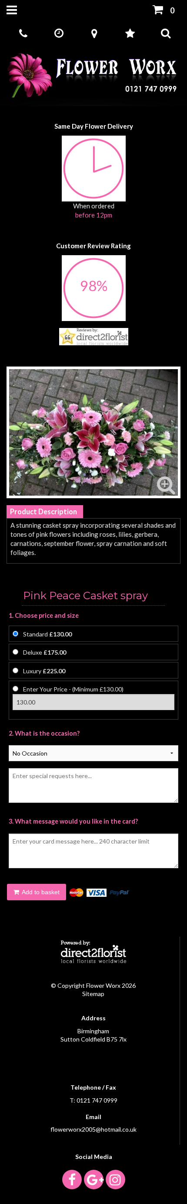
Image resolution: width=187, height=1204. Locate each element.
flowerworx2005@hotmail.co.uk (93, 1129)
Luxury (44, 671)
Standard (47, 634)
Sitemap (93, 993)
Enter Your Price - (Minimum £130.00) (73, 689)
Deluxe (44, 652)
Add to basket (40, 892)
